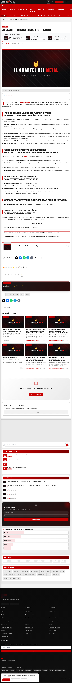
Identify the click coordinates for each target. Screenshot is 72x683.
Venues (2, 630)
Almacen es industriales (12, 294)
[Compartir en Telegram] (27, 257)
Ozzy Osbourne (41, 574)
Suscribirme (36, 519)
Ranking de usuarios (53, 621)
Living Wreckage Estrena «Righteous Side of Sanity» (12, 330)
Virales (28, 633)
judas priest (56, 574)
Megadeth (19, 574)
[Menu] (2, 5)
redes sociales (34, 571)
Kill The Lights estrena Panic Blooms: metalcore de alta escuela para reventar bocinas (35, 331)
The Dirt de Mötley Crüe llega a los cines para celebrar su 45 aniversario (58, 331)
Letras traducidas (5, 636)
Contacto (51, 624)
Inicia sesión (34, 412)
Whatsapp (16, 571)
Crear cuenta (52, 611)
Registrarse (67, 1)
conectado (19, 408)
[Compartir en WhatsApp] (24, 257)
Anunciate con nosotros (54, 627)
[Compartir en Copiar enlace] (31, 257)
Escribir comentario (36, 394)
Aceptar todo (6, 679)
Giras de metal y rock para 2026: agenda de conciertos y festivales (57, 359)
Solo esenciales (15, 679)
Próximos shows (5, 617)
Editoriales (62, 9)
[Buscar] (52, 2)
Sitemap (62, 678)
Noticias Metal (7, 571)
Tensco (27, 294)
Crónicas (40, 9)
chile (49, 574)
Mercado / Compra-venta (7, 621)
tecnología (55, 571)
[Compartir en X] (16, 257)
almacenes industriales (24, 102)
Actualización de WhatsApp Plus (12, 578)
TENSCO (26, 156)
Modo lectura (9, 257)
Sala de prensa (4, 624)
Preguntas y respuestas (6, 627)
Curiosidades (22, 9)
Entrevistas (51, 9)
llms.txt (69, 678)
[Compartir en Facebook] (20, 257)
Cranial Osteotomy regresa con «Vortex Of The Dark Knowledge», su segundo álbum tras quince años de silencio (35, 359)
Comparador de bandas (6, 633)
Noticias (12, 9)
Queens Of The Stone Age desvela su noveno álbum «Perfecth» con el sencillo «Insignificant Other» (36, 15)
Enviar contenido (53, 617)
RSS (66, 678)
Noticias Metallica (45, 571)
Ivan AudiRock (7, 43)
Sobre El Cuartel (52, 630)
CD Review (32, 10)
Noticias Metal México (29, 574)
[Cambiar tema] (48, 2)
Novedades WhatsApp (9, 574)
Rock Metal (29, 617)
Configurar (24, 679)
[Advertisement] (36, 431)
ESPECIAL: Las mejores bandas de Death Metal (11, 358)
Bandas (3, 614)
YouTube (62, 571)
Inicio (4, 9)
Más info (8, 676)
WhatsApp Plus (24, 571)
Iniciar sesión (52, 614)
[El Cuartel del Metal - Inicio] (8, 2)
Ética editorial (52, 633)
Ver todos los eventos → (36, 472)
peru (22, 294)
